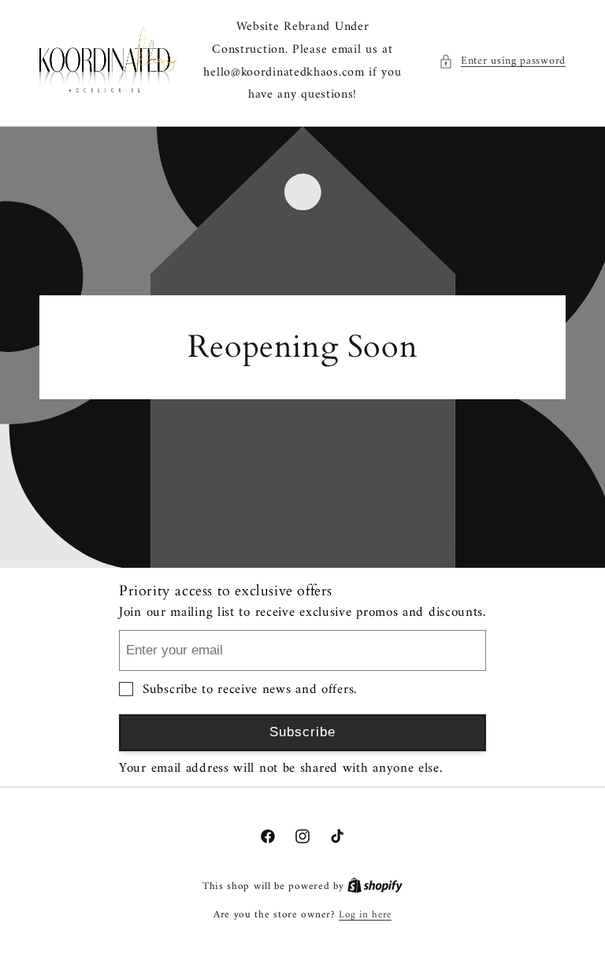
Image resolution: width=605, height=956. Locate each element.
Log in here (365, 915)
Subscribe (302, 731)
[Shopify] (375, 886)
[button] (502, 61)
